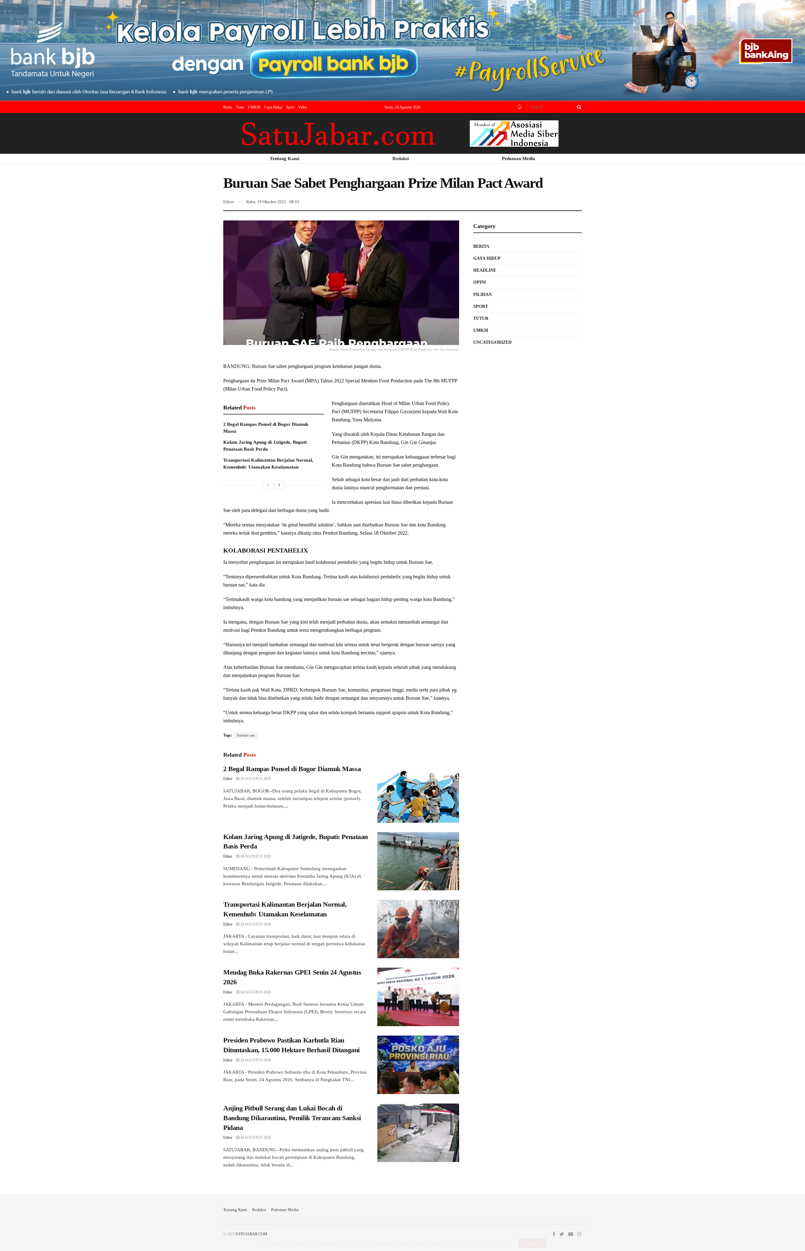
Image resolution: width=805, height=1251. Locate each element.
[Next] (279, 485)
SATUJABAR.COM (251, 1234)
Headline (484, 270)
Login (518, 107)
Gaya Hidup (273, 107)
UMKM (254, 107)
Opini (479, 282)
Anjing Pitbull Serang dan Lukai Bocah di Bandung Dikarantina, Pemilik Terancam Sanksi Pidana (292, 1117)
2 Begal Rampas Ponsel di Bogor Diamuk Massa (292, 769)
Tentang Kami (235, 1209)
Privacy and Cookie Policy (489, 1243)
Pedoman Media (285, 1209)
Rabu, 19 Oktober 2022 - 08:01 (272, 201)
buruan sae (246, 735)
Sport (290, 107)
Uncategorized (492, 342)
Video (302, 107)
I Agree (532, 1243)
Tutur (240, 107)
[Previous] (268, 485)
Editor (228, 201)
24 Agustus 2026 (255, 778)
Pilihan (482, 294)
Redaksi (259, 1209)
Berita (227, 107)
